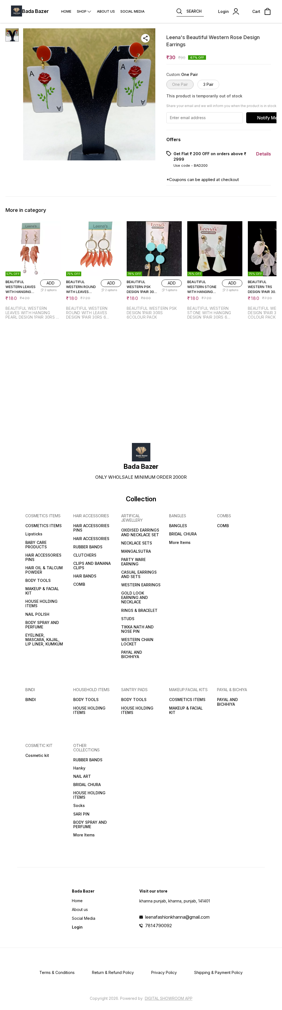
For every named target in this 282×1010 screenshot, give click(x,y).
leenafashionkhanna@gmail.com (177, 917)
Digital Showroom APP (168, 998)
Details (263, 154)
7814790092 (158, 925)
